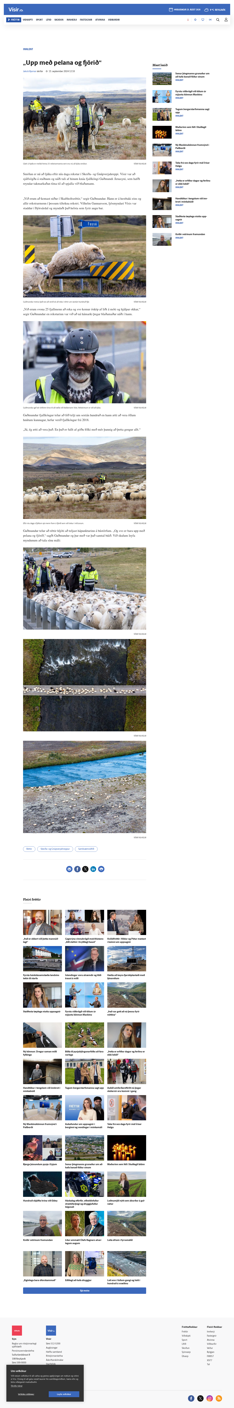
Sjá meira (84, 1291)
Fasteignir (211, 1336)
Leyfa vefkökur (64, 1394)
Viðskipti (186, 1336)
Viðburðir (211, 1344)
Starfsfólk (51, 1364)
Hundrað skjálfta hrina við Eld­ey (40, 1201)
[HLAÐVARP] (195, 20)
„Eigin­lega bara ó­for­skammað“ (39, 1280)
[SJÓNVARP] (203, 20)
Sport (184, 1340)
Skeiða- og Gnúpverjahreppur (55, 849)
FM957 (210, 1356)
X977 (209, 1360)
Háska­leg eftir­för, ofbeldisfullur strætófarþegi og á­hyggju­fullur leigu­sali (82, 1204)
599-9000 (21, 1363)
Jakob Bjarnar (29, 71)
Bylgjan (210, 1352)
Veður (210, 1348)
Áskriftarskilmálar (54, 1360)
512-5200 (55, 1344)
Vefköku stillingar (26, 1394)
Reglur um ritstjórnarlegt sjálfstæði (24, 1345)
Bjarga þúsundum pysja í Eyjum (40, 1164)
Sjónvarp (186, 1352)
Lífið (184, 1344)
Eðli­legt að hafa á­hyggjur (78, 1280)
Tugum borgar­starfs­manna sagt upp (84, 1088)
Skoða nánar (16, 1386)
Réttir (29, 849)
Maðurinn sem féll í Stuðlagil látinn (126, 1164)
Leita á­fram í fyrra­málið (120, 1240)
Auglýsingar (51, 1348)
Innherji (211, 1332)
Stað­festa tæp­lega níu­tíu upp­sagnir (41, 1012)
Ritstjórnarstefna (54, 1356)
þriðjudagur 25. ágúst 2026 (187, 9)
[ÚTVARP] (210, 20)
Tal (208, 1364)
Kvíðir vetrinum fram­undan (38, 1240)
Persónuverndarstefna (23, 1351)
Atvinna (210, 1340)
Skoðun (185, 1348)
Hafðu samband (54, 1352)
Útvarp (185, 1356)
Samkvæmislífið (86, 849)
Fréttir (185, 1332)
